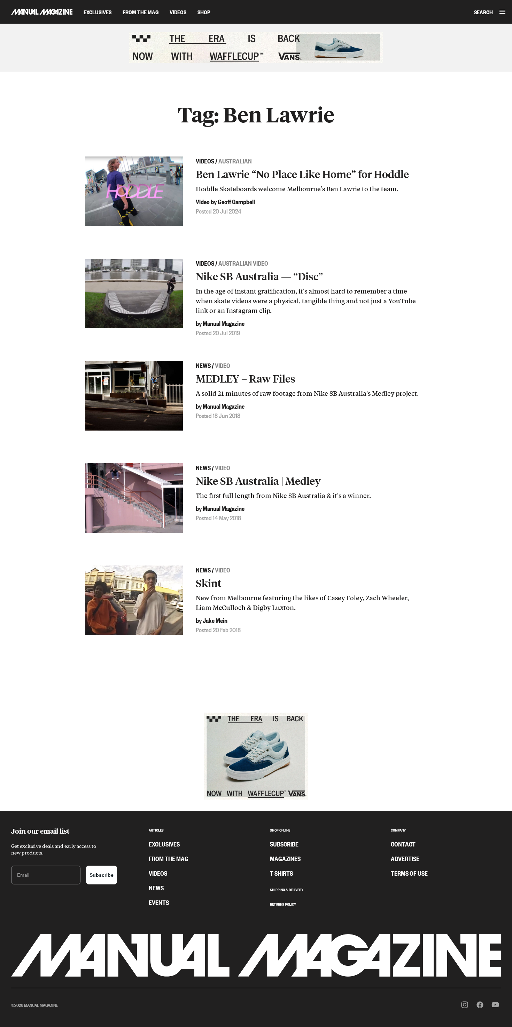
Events (159, 902)
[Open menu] (502, 12)
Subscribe (102, 875)
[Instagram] (464, 1004)
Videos (178, 12)
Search (483, 12)
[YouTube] (495, 1004)
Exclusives (97, 12)
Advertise (405, 858)
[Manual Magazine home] (36, 11)
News (156, 887)
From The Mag (140, 12)
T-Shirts (281, 873)
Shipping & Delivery (286, 888)
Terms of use (409, 873)
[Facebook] (480, 1004)
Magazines (285, 858)
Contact (403, 844)
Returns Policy (283, 903)
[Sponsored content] (256, 47)
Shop (203, 12)
